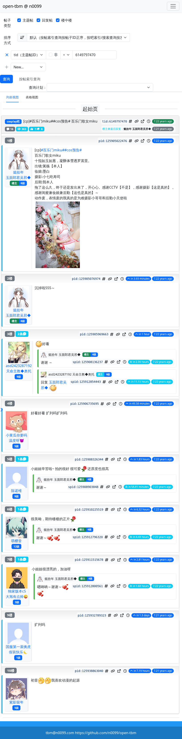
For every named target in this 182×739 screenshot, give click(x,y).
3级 (17, 602)
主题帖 (28, 20)
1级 (18, 658)
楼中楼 (66, 20)
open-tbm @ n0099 (22, 6)
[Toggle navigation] (173, 6)
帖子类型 (7, 23)
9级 (19, 376)
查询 (6, 79)
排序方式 (7, 40)
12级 (16, 546)
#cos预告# (73, 150)
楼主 (14, 183)
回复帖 (47, 20)
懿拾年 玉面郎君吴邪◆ (137, 129)
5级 (16, 446)
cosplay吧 (13, 121)
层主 (100, 374)
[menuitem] (12, 97)
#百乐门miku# (52, 150)
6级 (23, 183)
